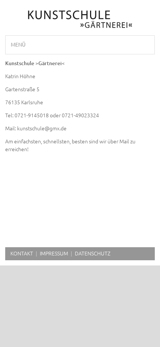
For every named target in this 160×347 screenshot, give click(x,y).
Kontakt (21, 254)
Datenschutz (93, 254)
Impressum (54, 254)
